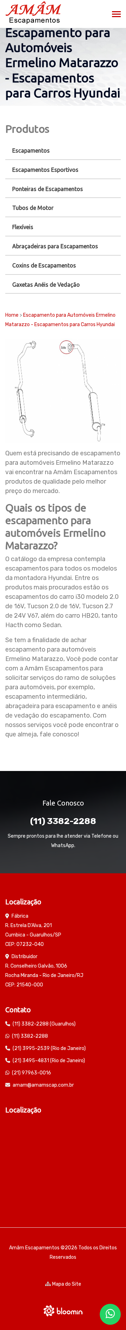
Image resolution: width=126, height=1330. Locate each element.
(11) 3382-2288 (63, 821)
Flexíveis (22, 227)
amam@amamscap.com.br (43, 1085)
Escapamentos (31, 150)
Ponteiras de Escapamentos (47, 189)
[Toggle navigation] (116, 15)
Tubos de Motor (33, 208)
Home (12, 315)
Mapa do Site (66, 1284)
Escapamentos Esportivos (45, 170)
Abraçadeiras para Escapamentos (55, 246)
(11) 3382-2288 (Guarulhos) (44, 1024)
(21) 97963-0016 (31, 1073)
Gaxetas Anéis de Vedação (46, 284)
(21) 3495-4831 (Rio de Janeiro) (49, 1061)
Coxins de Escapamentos (44, 265)
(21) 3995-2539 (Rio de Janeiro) (49, 1048)
